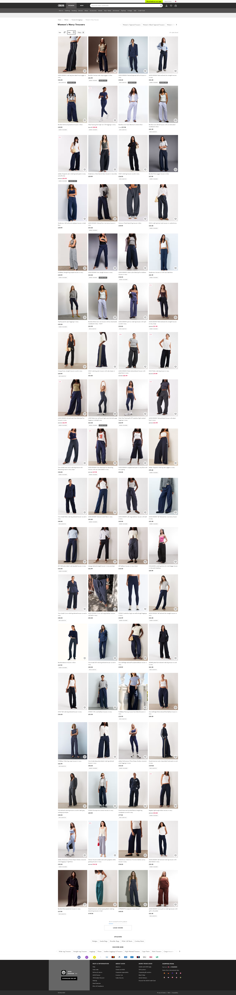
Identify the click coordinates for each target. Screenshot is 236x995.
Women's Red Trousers (174, 25)
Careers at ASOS (120, 969)
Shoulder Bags (114, 941)
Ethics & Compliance (98, 986)
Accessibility (175, 992)
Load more (118, 928)
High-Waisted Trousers (132, 951)
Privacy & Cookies (161, 992)
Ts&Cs (169, 992)
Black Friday (142, 975)
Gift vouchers (142, 969)
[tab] (61, 10)
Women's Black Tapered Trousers (154, 25)
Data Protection (97, 983)
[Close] (83, 32)
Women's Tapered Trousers (132, 25)
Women (66, 20)
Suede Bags (103, 941)
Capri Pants (146, 951)
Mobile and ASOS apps (145, 967)
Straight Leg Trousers (80, 951)
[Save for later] (85, 71)
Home (59, 20)
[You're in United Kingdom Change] (175, 1)
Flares (100, 951)
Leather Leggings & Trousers (113, 951)
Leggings (92, 951)
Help (94, 967)
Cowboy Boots (139, 941)
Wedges (94, 941)
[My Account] (166, 5)
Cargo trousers (168, 951)
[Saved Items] (171, 5)
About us (118, 967)
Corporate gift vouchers (145, 972)
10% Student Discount (98, 978)
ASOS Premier (96, 975)
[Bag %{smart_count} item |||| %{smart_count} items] (175, 5)
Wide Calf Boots (127, 941)
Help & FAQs (168, 1)
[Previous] (120, 24)
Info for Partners (143, 978)
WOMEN (71, 5)
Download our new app (154, 1)
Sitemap (95, 980)
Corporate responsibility (122, 972)
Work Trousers (156, 951)
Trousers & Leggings (77, 20)
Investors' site (119, 975)
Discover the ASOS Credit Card (147, 980)
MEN (82, 5)
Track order (96, 969)
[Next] (176, 24)
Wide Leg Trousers (65, 951)
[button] (164, 973)
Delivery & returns (97, 972)
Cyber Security (120, 978)
